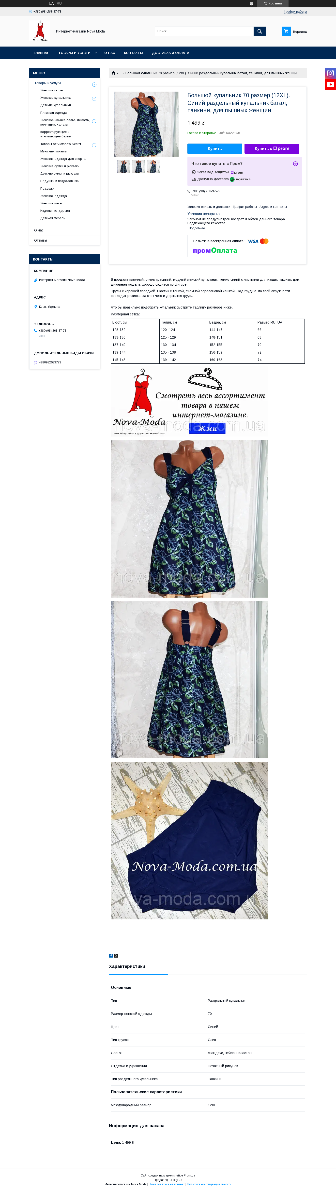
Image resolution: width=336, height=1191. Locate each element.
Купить (215, 149)
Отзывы (40, 240)
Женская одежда (53, 196)
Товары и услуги (74, 53)
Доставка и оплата (170, 53)
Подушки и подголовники (59, 181)
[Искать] (260, 31)
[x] (116, 956)
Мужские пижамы (53, 151)
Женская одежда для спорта (63, 159)
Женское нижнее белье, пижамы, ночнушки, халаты (65, 122)
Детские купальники (55, 105)
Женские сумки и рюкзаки (59, 166)
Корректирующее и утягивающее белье (55, 134)
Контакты (133, 53)
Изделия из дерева (55, 210)
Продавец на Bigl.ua (168, 1180)
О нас (109, 53)
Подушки (47, 188)
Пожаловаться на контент (167, 1184)
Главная (41, 53)
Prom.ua (189, 1175)
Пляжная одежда (53, 112)
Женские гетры (51, 90)
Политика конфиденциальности (209, 1184)
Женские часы (51, 203)
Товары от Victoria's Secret (60, 144)
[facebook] (111, 956)
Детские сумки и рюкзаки (59, 173)
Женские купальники (56, 97)
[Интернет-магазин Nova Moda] (39, 40)
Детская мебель (52, 218)
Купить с (263, 149)
